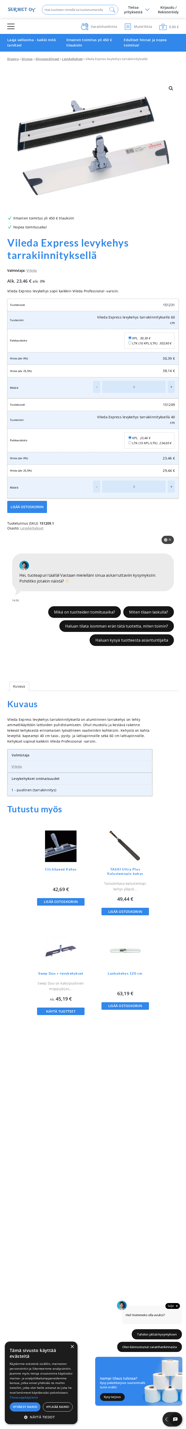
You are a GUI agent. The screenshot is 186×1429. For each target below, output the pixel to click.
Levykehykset (72, 59)
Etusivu (13, 59)
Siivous (27, 59)
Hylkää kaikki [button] (57, 1407)
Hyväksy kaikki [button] (25, 1407)
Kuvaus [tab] (19, 686)
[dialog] (41, 1383)
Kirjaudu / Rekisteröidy (168, 9)
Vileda (31, 270)
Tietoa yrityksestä (133, 9)
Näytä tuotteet (61, 1011)
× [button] (72, 1347)
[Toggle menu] (11, 26)
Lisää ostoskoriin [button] (61, 901)
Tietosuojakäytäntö (24, 1397)
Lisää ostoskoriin (27, 507)
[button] (171, 88)
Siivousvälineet (47, 59)
